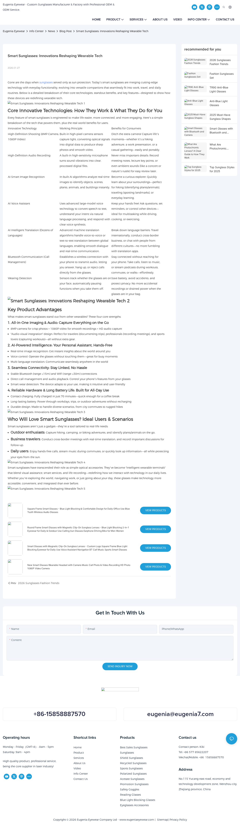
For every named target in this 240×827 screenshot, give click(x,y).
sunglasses (46, 82)
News (51, 31)
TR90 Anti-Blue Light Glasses (219, 89)
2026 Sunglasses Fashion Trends (220, 62)
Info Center (36, 31)
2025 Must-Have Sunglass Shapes (220, 116)
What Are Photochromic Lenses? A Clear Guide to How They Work (221, 146)
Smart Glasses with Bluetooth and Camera (221, 130)
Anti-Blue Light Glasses (219, 103)
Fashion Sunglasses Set (222, 75)
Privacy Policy (178, 819)
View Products (155, 510)
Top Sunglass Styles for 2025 (222, 169)
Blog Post (65, 31)
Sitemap (162, 819)
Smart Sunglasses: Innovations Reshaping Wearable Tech (112, 31)
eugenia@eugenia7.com (180, 714)
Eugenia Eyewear (14, 31)
